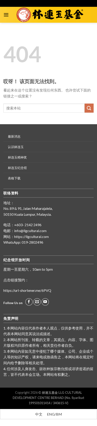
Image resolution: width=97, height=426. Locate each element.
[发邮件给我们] (37, 302)
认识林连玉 (16, 147)
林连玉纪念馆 (17, 168)
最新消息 (14, 136)
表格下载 (14, 178)
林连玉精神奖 (17, 157)
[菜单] (6, 14)
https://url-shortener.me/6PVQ (27, 290)
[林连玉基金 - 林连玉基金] (51, 15)
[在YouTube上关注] (45, 302)
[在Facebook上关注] (29, 302)
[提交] (89, 108)
